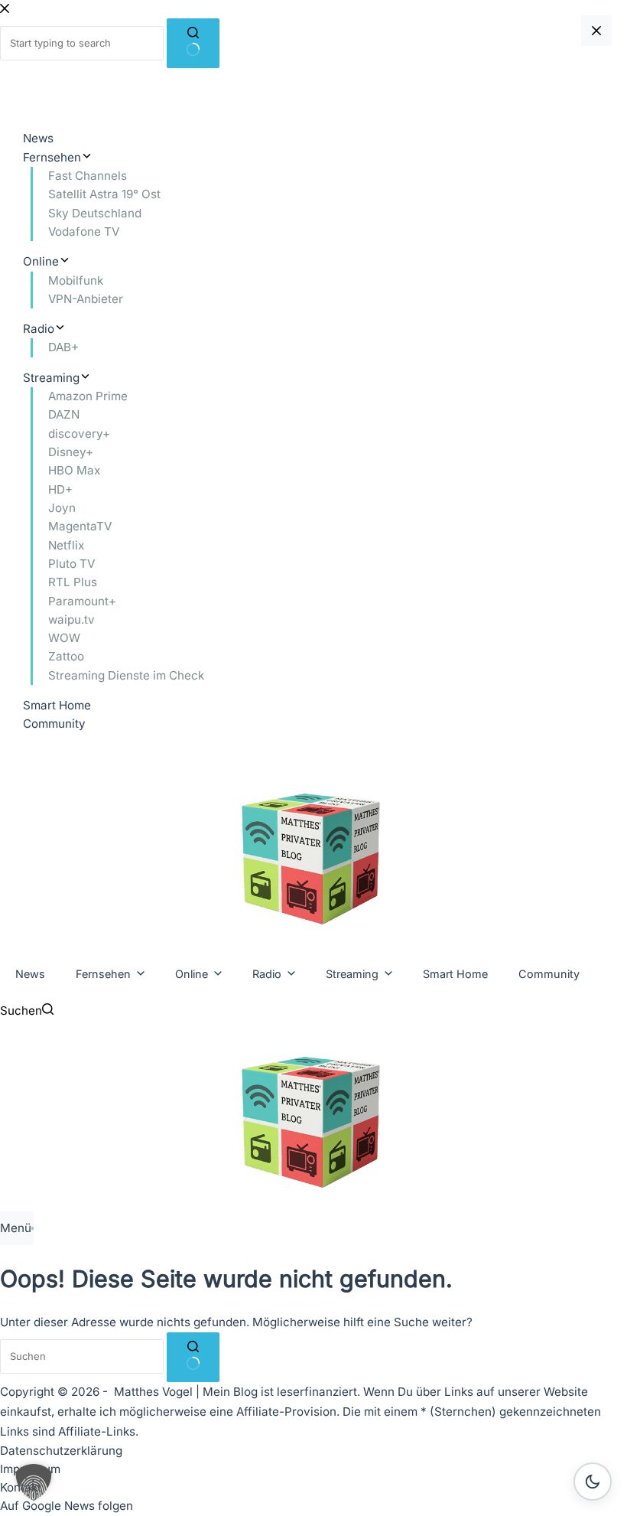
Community (549, 973)
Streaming (352, 973)
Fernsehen (103, 973)
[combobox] (82, 1356)
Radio (266, 973)
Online (191, 973)
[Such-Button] (193, 1357)
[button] (33, 1482)
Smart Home (455, 973)
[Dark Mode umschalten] (592, 1481)
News (30, 973)
